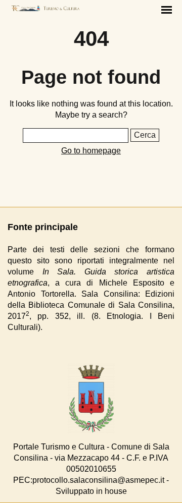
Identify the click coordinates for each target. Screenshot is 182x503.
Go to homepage (91, 150)
